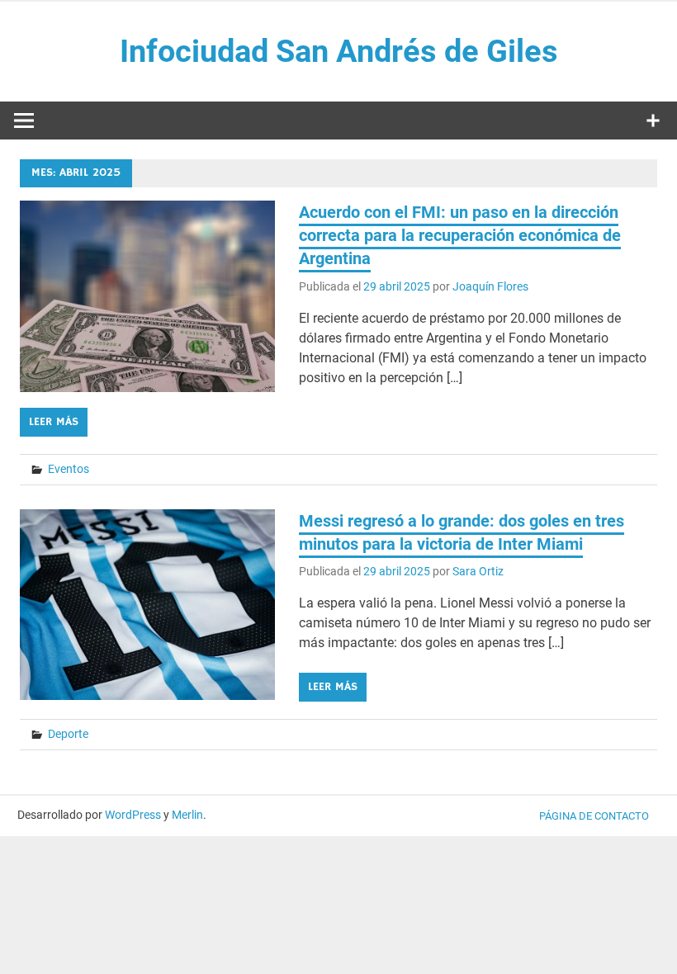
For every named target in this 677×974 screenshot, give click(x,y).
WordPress (133, 814)
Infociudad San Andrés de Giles (339, 51)
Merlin (187, 814)
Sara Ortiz (478, 571)
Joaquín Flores (490, 286)
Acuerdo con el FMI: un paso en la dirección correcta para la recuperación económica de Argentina (460, 235)
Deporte (68, 733)
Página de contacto (594, 816)
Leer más (53, 421)
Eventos (68, 468)
